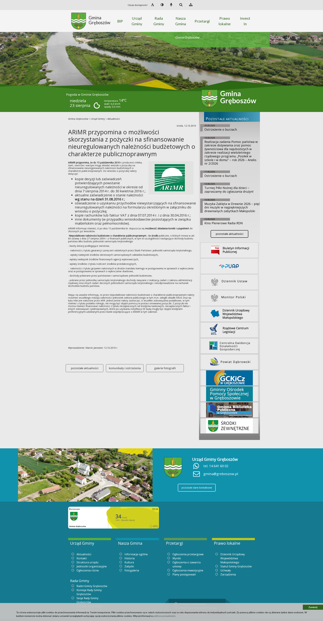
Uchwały (225, 570)
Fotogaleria (131, 570)
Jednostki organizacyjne (92, 566)
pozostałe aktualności (84, 368)
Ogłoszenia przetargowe (188, 554)
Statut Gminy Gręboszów (236, 566)
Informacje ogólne (136, 554)
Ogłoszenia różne (88, 570)
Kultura (129, 562)
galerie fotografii (165, 368)
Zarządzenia (228, 574)
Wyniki (176, 558)
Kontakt (82, 558)
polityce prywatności (164, 615)
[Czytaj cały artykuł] (171, 177)
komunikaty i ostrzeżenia (125, 368)
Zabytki (129, 566)
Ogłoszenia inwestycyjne (187, 570)
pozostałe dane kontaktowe (197, 487)
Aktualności (84, 554)
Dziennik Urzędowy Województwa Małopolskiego (232, 558)
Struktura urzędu (87, 562)
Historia (129, 558)
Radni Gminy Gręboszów (92, 586)
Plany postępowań (184, 574)
